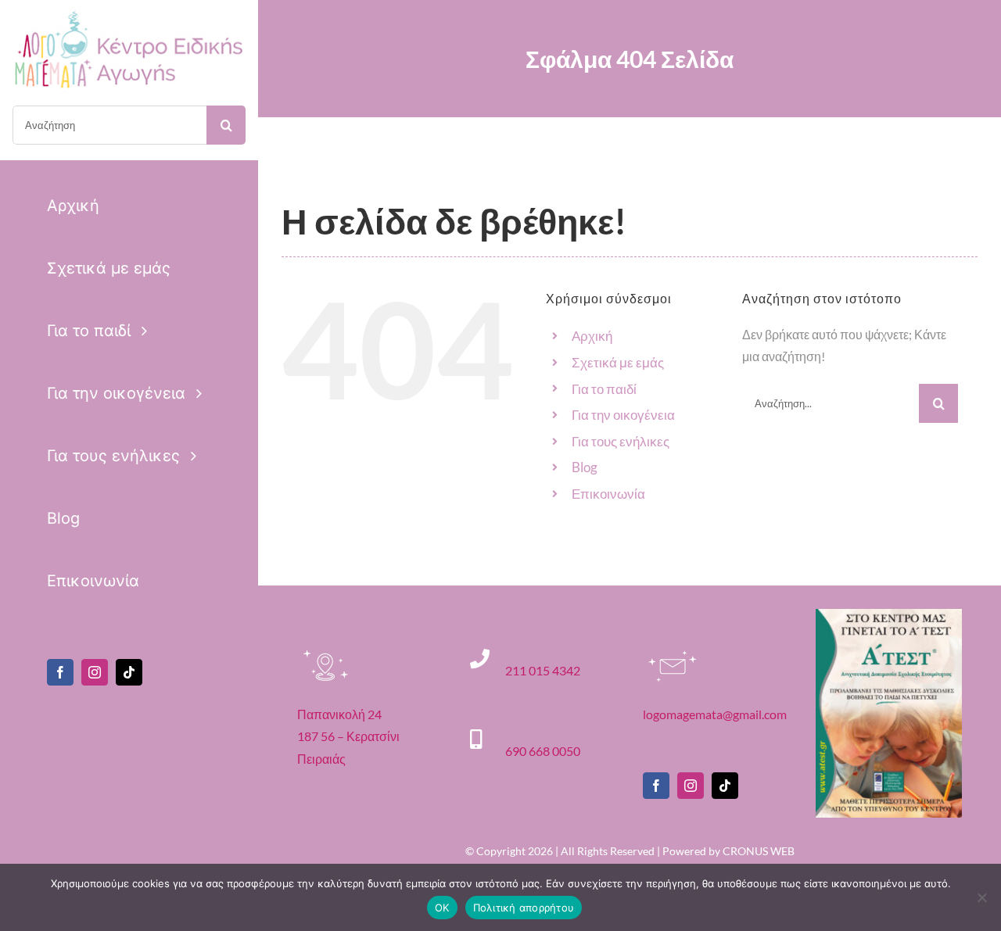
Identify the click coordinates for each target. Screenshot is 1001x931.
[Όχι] (981, 897)
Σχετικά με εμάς (618, 362)
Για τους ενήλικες (620, 441)
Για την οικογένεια (623, 414)
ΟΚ (442, 907)
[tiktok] (129, 672)
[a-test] (889, 614)
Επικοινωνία (608, 493)
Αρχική (592, 336)
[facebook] (60, 672)
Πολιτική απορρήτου (524, 907)
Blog (584, 467)
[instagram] (94, 672)
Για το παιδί (604, 389)
